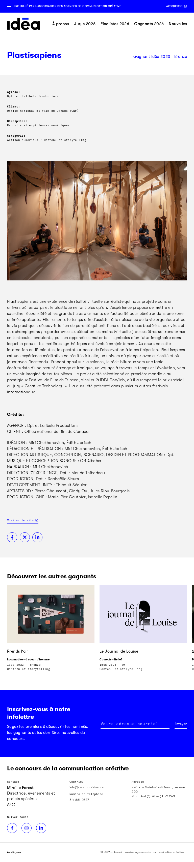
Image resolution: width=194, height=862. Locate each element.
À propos (60, 24)
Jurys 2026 (84, 24)
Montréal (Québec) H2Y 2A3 (153, 796)
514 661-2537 (79, 800)
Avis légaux (14, 852)
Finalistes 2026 (115, 24)
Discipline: (17, 121)
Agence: (13, 91)
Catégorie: (16, 135)
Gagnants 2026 (149, 24)
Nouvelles (178, 24)
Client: (13, 106)
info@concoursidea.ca (87, 787)
